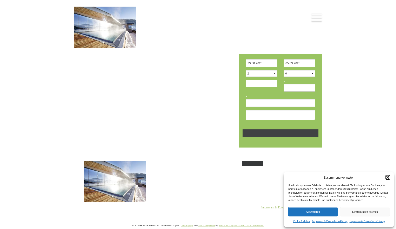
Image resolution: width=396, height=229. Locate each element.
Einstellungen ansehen (365, 211)
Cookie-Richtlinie (301, 221)
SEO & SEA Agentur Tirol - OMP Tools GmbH (241, 225)
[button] (388, 177)
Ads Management (206, 225)
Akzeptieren (313, 211)
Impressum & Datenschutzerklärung (330, 221)
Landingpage (187, 225)
